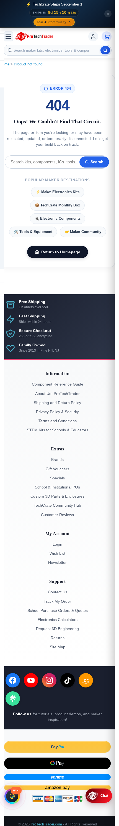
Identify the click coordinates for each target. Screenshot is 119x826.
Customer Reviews (57, 514)
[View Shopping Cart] (107, 36)
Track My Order (57, 601)
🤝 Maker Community (82, 232)
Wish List (57, 553)
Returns (57, 638)
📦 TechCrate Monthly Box (57, 205)
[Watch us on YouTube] (31, 680)
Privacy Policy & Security (57, 412)
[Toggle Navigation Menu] (8, 36)
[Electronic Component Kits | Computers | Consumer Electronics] (34, 36)
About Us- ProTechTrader (57, 393)
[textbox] (57, 50)
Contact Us (57, 592)
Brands (57, 459)
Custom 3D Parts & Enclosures (57, 496)
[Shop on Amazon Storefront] (86, 680)
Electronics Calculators (57, 619)
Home (4, 64)
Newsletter (57, 562)
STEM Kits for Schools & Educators (57, 430)
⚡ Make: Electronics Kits (57, 192)
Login (57, 544)
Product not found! (28, 64)
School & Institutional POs (57, 487)
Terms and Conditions (57, 421)
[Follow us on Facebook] (13, 680)
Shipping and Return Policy (57, 402)
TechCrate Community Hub (57, 505)
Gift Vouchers (57, 469)
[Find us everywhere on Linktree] (13, 698)
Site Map (57, 647)
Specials (57, 478)
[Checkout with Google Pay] (57, 763)
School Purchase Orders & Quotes (57, 610)
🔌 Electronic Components (58, 218)
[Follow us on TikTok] (67, 680)
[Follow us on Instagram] (49, 680)
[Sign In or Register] (93, 36)
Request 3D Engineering (57, 628)
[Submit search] (105, 50)
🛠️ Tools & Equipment (33, 232)
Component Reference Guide (57, 384)
